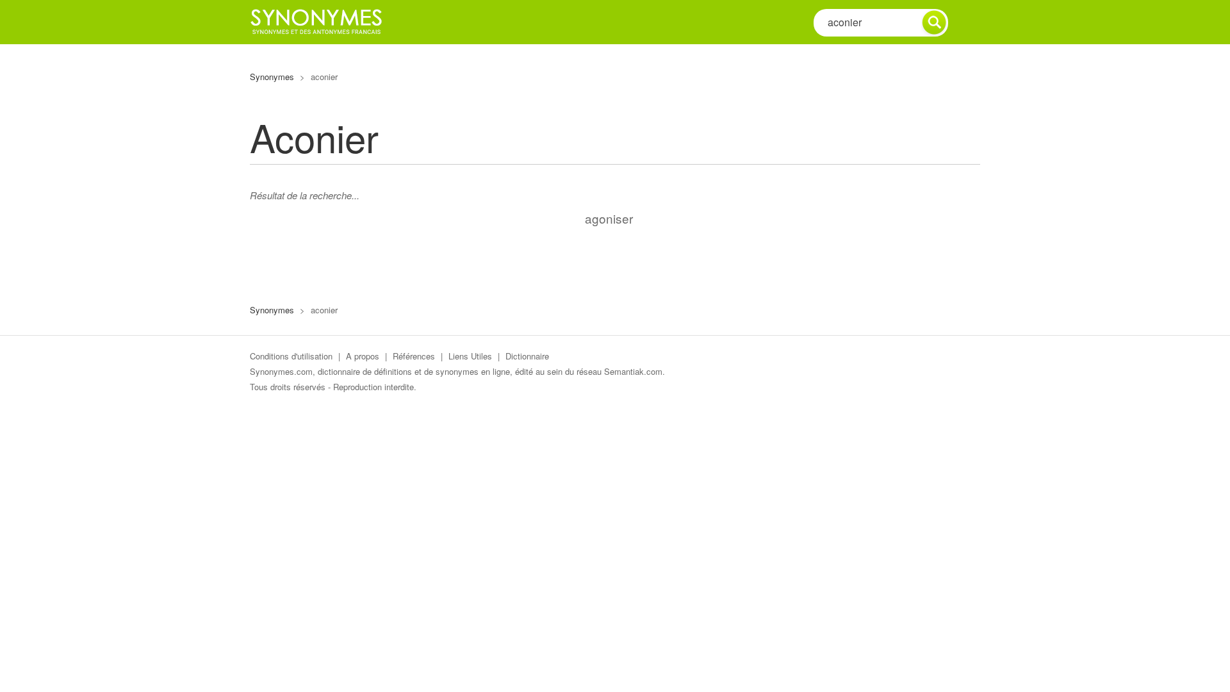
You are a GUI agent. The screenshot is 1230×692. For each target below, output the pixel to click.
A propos (362, 356)
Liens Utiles (470, 356)
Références (414, 356)
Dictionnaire (527, 356)
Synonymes (272, 76)
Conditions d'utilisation (291, 356)
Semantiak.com (633, 371)
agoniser (609, 218)
